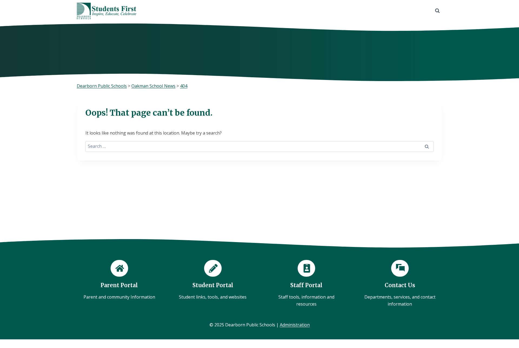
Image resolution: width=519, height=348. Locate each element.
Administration (295, 325)
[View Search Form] (437, 11)
